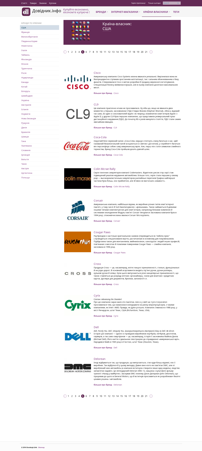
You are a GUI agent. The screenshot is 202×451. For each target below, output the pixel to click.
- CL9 (105, 127)
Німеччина (26, 45)
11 (105, 51)
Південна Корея (29, 41)
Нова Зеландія (28, 118)
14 (117, 51)
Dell (96, 327)
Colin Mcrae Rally (104, 169)
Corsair (98, 200)
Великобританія (29, 36)
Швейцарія (26, 95)
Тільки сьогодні (154, 3)
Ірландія (25, 154)
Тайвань (25, 54)
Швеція (25, 136)
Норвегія (25, 113)
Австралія (26, 104)
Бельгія (25, 159)
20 (142, 51)
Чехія (24, 163)
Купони (52, 3)
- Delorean (108, 384)
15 (121, 51)
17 (129, 51)
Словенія (25, 150)
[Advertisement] (113, 65)
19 (138, 51)
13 (113, 51)
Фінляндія (26, 59)
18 (134, 51)
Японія (24, 64)
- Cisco (106, 93)
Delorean (99, 359)
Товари (33, 3)
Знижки (43, 3)
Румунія (25, 123)
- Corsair (107, 221)
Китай (24, 86)
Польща (25, 177)
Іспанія (24, 109)
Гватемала (26, 145)
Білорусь (25, 91)
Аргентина (26, 173)
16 (125, 51)
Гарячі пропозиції (138, 3)
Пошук (179, 3)
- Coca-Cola (108, 154)
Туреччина (26, 68)
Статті (24, 3)
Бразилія (25, 132)
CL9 (96, 104)
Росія (23, 73)
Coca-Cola (100, 137)
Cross (97, 264)
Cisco (97, 73)
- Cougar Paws (110, 252)
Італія (24, 50)
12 (109, 51)
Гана (23, 141)
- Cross (106, 284)
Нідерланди (27, 77)
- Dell (105, 347)
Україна (25, 100)
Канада (24, 82)
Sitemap (41, 447)
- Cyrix (106, 316)
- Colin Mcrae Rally (112, 186)
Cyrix (97, 295)
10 (101, 51)
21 (146, 51)
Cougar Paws (102, 232)
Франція (25, 32)
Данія (24, 127)
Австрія (25, 168)
